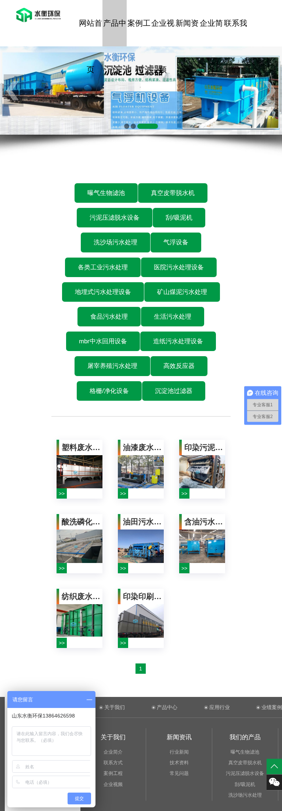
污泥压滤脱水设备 (115, 217)
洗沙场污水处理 (115, 242)
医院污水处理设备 (179, 267)
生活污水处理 (172, 316)
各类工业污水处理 (103, 267)
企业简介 (211, 32)
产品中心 (114, 32)
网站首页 (90, 32)
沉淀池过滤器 (173, 390)
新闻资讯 (187, 32)
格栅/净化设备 (109, 390)
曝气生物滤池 (106, 193)
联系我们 (235, 32)
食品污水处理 (109, 316)
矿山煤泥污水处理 (182, 291)
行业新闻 (179, 752)
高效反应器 (179, 365)
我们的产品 (245, 737)
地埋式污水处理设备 (103, 291)
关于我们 (114, 707)
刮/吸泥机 (179, 217)
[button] (126, 126)
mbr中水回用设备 (103, 341)
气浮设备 (175, 242)
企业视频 (162, 32)
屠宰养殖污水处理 (112, 365)
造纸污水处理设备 (178, 341)
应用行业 (219, 707)
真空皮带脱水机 (173, 193)
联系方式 (113, 762)
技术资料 (179, 762)
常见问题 (179, 773)
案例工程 (139, 32)
